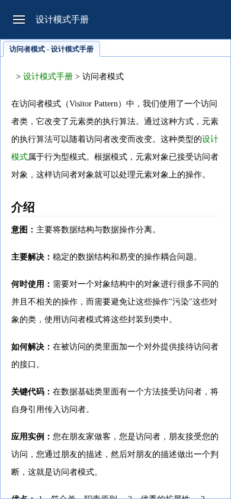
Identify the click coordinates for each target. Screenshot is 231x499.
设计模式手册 (48, 76)
